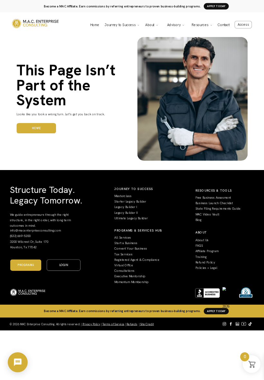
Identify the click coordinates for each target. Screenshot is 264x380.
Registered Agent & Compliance (136, 259)
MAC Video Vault (207, 214)
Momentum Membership (131, 282)
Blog (198, 220)
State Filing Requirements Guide (218, 208)
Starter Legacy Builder (130, 201)
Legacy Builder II (125, 212)
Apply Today (216, 6)
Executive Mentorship (129, 276)
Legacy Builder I (125, 207)
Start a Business (125, 243)
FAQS (199, 245)
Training (201, 256)
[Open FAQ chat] (18, 362)
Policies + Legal (206, 268)
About (150, 25)
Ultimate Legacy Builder (131, 218)
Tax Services (123, 254)
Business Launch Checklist (214, 203)
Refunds (132, 324)
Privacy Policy (91, 324)
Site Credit (147, 324)
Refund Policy (205, 262)
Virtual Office (123, 265)
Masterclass (122, 196)
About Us (202, 240)
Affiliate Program (207, 251)
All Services (122, 237)
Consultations (124, 270)
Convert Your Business (130, 249)
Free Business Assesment (213, 197)
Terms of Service (113, 324)
